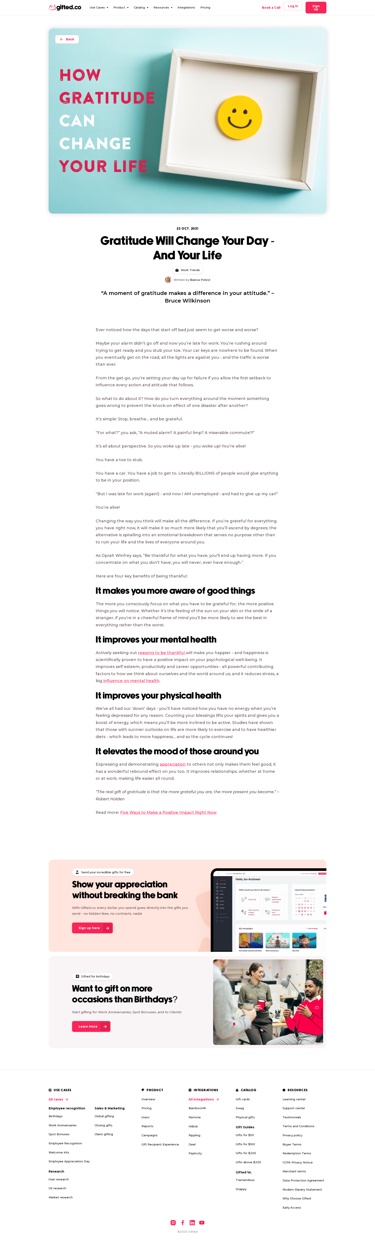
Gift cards (243, 1099)
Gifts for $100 (245, 1144)
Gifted (192, 1231)
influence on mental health (131, 680)
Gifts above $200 (248, 1162)
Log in (293, 6)
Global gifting (104, 1116)
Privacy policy (292, 1135)
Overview (148, 1099)
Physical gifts (245, 1117)
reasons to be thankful (162, 652)
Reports (147, 1126)
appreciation (173, 764)
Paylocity (195, 1153)
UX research (57, 1188)
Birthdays (55, 1116)
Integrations (186, 7)
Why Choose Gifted (297, 1198)
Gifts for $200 (246, 1153)
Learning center (294, 1099)
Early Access (292, 1207)
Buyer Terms (292, 1144)
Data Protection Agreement (303, 1180)
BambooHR (197, 1108)
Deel (192, 1144)
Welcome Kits (59, 1152)
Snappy (241, 1189)
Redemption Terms (297, 1153)
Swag (240, 1108)
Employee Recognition (65, 1143)
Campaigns (149, 1135)
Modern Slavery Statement (302, 1189)
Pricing (205, 7)
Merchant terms (294, 1171)
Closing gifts (103, 1125)
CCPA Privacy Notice (298, 1162)
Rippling (194, 1135)
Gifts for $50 (245, 1135)
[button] (99, 7)
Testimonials (292, 1117)
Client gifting (104, 1134)
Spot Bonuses (59, 1134)
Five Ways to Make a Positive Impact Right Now (168, 812)
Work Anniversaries (63, 1125)
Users (145, 1117)
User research (59, 1179)
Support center (294, 1108)
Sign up (316, 7)
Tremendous (245, 1180)
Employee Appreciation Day (69, 1161)
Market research (61, 1197)
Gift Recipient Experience (160, 1144)
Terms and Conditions (298, 1126)
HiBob (193, 1126)
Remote (195, 1117)
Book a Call (271, 8)
